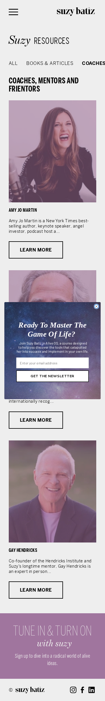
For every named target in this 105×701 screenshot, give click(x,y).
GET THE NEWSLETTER (52, 376)
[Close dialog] (96, 306)
